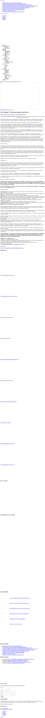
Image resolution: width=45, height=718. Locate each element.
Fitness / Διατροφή (8, 75)
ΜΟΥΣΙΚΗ (5, 54)
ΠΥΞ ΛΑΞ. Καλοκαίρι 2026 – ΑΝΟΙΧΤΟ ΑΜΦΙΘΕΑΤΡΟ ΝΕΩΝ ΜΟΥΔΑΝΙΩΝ (17, 4)
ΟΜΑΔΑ (4, 79)
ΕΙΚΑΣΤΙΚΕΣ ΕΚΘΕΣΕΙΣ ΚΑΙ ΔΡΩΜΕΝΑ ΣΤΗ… (9, 359)
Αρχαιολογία (7, 69)
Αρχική (4, 45)
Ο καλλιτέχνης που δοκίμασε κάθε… (6, 317)
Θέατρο (6, 64)
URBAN (4, 73)
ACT (3, 63)
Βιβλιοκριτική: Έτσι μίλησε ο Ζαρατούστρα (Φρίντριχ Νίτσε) (13, 9)
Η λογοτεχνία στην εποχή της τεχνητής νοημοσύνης (21, 662)
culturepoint (5, 660)
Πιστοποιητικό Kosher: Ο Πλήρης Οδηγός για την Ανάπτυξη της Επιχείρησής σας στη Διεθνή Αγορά (20, 5)
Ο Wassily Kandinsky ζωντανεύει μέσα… (7, 464)
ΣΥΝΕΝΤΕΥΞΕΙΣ (6, 46)
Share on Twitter (10, 114)
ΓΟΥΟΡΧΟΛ (5, 248)
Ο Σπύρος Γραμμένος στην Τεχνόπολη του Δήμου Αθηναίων (13, 11)
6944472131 (5, 708)
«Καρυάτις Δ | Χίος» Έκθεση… (5, 422)
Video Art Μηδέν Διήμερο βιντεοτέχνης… (7, 275)
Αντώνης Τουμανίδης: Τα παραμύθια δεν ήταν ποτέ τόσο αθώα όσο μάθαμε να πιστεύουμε (18, 6)
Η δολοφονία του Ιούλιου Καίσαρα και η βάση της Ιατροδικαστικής (14, 3)
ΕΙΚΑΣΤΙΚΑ (2, 109)
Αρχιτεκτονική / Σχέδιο (9, 61)
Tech (6, 76)
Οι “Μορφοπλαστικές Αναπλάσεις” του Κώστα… (9, 296)
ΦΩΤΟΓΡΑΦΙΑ (20, 248)
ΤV (5, 66)
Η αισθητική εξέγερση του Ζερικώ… (6, 380)
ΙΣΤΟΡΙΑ (4, 68)
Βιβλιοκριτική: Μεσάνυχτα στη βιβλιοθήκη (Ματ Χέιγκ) (18, 660)
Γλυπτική (6, 60)
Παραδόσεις (7, 72)
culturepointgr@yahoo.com (7, 709)
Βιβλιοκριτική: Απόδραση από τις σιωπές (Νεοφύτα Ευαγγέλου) (23, 659)
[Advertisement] (22, 34)
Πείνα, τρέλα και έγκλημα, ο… (5, 338)
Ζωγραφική (7, 59)
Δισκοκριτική (7, 57)
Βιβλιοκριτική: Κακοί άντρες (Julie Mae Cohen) (16, 663)
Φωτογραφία (7, 62)
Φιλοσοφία (7, 70)
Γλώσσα (6, 71)
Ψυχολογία (7, 74)
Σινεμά (6, 65)
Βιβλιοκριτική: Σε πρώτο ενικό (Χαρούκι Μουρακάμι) (12, 2)
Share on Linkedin (16, 114)
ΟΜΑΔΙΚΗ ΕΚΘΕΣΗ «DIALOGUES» (7, 443)
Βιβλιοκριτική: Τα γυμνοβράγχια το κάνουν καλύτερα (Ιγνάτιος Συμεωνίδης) (16, 7)
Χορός (6, 67)
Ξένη (6, 56)
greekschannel (2, 246)
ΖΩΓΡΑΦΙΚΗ (15, 248)
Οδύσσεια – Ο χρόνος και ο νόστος (9, 10)
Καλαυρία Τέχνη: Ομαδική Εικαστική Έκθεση (8, 401)
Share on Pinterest (22, 114)
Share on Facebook (3, 114)
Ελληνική (6, 55)
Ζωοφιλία (6, 78)
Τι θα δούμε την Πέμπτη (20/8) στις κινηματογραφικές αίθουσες (14, 8)
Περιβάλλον (7, 77)
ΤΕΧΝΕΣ (4, 58)
